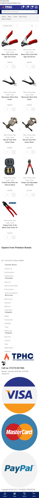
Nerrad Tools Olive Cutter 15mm (9, 141)
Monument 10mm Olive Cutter (10, 98)
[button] (14, 67)
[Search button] (35, 11)
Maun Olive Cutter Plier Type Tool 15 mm (10, 56)
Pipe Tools (23, 17)
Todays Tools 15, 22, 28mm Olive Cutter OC (10, 226)
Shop (9, 17)
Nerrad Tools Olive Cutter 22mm (29, 141)
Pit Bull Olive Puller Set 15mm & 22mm (10, 184)
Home (4, 17)
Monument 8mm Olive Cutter (29, 98)
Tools (15, 17)
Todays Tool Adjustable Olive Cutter (29, 184)
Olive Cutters (8, 50)
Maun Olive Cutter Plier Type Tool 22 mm (29, 56)
